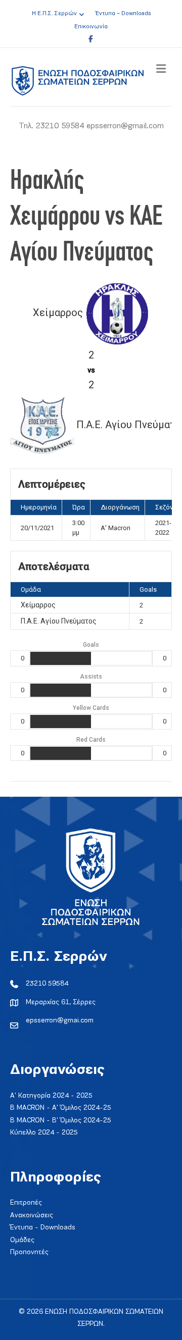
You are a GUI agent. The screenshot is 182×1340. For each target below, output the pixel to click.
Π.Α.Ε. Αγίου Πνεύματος (59, 621)
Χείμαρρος (38, 605)
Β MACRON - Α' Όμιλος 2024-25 (60, 1108)
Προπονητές (29, 1252)
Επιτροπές (26, 1203)
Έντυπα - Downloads (42, 1227)
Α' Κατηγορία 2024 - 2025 (51, 1096)
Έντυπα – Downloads (123, 14)
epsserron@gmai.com (60, 1020)
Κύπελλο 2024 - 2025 (44, 1133)
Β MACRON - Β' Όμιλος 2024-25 (60, 1120)
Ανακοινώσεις (31, 1215)
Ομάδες (22, 1240)
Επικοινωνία (91, 27)
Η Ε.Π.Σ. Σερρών (54, 14)
